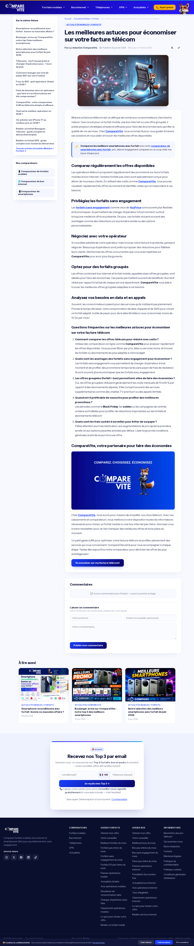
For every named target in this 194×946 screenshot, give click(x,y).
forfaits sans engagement (93, 207)
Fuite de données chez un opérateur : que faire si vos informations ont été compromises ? (35, 93)
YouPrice (135, 207)
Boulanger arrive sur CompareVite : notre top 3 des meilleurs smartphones (35, 40)
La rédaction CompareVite (83, 47)
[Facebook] (21, 857)
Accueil (68, 18)
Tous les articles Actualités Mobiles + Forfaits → (35, 149)
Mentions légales (172, 856)
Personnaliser (182, 942)
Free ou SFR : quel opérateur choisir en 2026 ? (35, 83)
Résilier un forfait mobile (113, 925)
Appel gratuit (164, 7)
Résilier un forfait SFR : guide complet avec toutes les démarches (35, 142)
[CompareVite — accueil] (15, 7)
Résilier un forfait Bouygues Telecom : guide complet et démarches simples (30, 131)
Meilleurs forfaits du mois (113, 842)
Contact (168, 851)
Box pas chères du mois (144, 847)
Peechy (86, 938)
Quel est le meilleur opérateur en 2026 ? (33, 112)
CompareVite (114, 131)
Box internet (78, 7)
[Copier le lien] (179, 47)
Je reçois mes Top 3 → (97, 783)
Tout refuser (146, 942)
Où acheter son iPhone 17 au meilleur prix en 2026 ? (31, 121)
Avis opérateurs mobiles (113, 886)
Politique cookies (172, 869)
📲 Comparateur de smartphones (29, 192)
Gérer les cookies (182, 938)
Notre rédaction (172, 846)
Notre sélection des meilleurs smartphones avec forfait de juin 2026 (33, 52)
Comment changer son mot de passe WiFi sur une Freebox (32, 74)
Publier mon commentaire (88, 645)
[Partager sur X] (172, 47)
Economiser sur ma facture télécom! (98, 562)
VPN (121, 7)
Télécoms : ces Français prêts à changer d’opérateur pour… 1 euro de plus (34, 64)
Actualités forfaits (110, 881)
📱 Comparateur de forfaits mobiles (33, 172)
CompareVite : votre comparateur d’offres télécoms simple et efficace (35, 104)
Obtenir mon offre (110, 833)
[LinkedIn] (28, 857)
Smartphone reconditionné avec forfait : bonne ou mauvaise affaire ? (35, 30)
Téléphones (102, 7)
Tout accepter (163, 942)
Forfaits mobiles (52, 7)
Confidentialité (119, 799)
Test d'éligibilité (140, 892)
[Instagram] (6, 857)
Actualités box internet (144, 882)
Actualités (140, 7)
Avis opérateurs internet (144, 887)
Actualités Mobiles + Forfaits (86, 18)
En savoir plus (99, 943)
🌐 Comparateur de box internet (31, 182)
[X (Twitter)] (14, 857)
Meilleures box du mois (144, 842)
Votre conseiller (109, 837)
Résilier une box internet (144, 914)
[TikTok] (35, 857)
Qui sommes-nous (173, 841)
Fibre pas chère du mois (144, 861)
